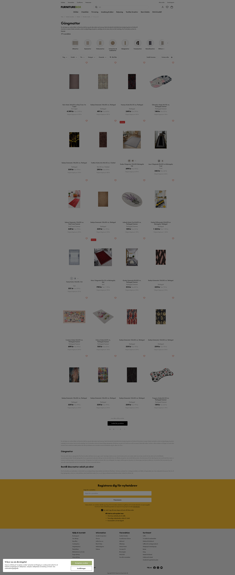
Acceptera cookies (81, 563)
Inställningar (81, 568)
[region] (48, 565)
